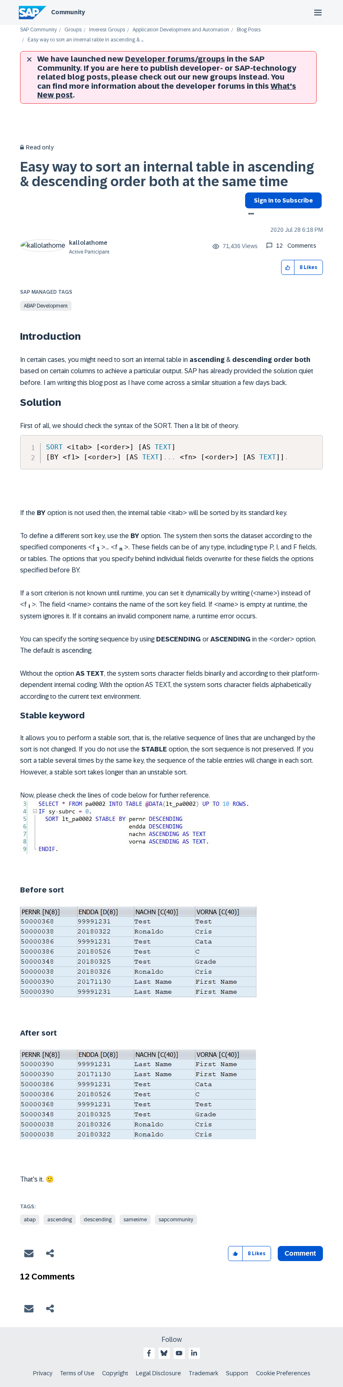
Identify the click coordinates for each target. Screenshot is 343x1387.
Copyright (115, 1373)
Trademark (203, 1373)
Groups (73, 30)
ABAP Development (46, 306)
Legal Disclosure (158, 1373)
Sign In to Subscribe (283, 200)
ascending (59, 1220)
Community (68, 12)
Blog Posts (249, 30)
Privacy (42, 1373)
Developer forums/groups (175, 59)
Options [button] (249, 214)
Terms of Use (77, 1373)
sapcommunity (176, 1220)
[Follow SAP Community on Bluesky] (164, 1353)
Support (237, 1373)
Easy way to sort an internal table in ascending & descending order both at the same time (167, 174)
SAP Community (38, 30)
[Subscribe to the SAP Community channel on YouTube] (179, 1353)
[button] (288, 267)
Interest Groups (107, 30)
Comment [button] (300, 1253)
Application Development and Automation (181, 30)
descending (98, 1220)
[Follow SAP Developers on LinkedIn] (194, 1353)
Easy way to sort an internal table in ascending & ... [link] (85, 40)
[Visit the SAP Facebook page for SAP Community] (149, 1353)
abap (30, 1220)
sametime (135, 1220)
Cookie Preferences (283, 1373)
